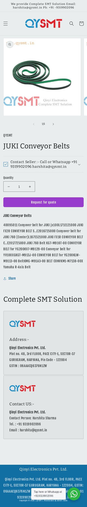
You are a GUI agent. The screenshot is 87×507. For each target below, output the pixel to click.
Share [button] (12, 278)
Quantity (8, 178)
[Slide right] (53, 124)
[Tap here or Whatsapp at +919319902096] (73, 493)
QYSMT (39, 500)
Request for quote (43, 202)
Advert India (62, 500)
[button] (5, 23)
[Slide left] (34, 124)
